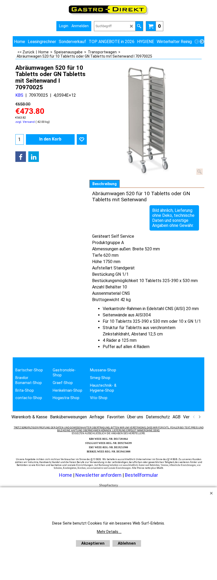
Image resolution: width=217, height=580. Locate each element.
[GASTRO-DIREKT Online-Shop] (108, 14)
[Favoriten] (82, 139)
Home (65, 475)
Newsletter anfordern (99, 475)
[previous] (196, 41)
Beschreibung (104, 184)
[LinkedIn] (33, 156)
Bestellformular (141, 475)
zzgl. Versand (25, 122)
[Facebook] (20, 156)
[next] (202, 41)
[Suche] (139, 26)
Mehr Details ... (109, 532)
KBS (19, 95)
